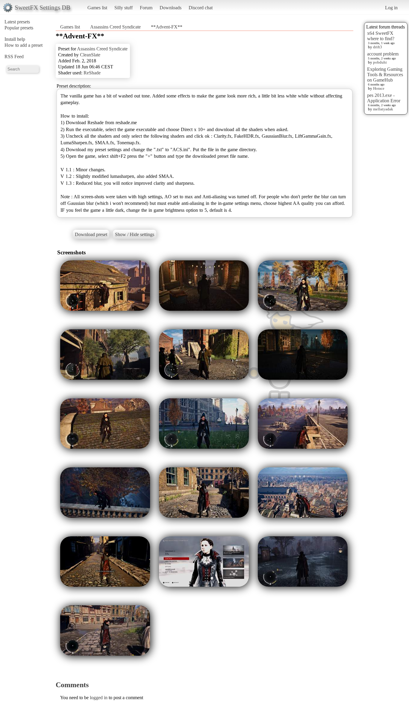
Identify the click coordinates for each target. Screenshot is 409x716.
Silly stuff (123, 7)
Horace (378, 88)
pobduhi (380, 62)
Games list (97, 7)
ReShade (92, 72)
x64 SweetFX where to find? (380, 36)
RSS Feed (14, 56)
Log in (391, 7)
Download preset (91, 234)
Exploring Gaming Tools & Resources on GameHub (385, 74)
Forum (146, 7)
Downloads (170, 7)
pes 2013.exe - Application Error (383, 98)
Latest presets (17, 21)
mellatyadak (383, 109)
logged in (98, 697)
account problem (383, 53)
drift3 (377, 47)
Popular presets (18, 27)
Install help (14, 39)
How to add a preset (23, 45)
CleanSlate (90, 54)
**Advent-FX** (166, 26)
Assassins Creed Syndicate (115, 26)
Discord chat (201, 7)
